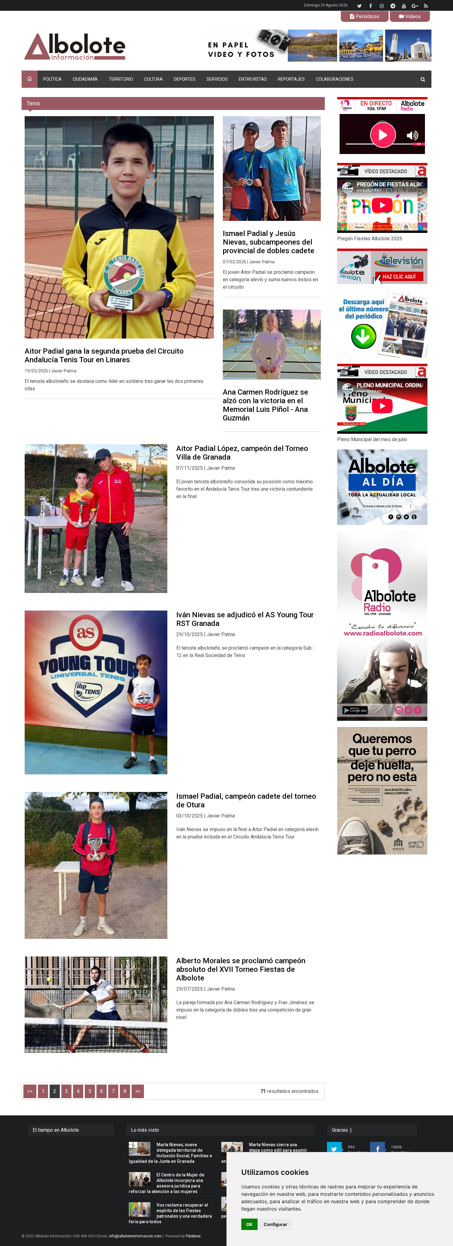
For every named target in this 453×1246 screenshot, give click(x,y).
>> (137, 1091)
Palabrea (193, 1236)
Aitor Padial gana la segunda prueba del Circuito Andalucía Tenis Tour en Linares (104, 355)
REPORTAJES (291, 79)
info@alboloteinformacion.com (135, 1236)
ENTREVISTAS (253, 79)
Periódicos (366, 16)
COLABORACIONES (334, 79)
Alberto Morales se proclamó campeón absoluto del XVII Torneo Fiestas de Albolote (240, 969)
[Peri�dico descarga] (382, 324)
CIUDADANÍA (85, 79)
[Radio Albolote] (382, 626)
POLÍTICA (52, 79)
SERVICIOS (217, 79)
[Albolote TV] (382, 266)
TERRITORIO (121, 79)
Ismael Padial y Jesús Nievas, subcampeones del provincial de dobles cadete (268, 242)
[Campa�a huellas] (382, 790)
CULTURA (153, 79)
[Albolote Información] (106, 47)
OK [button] (249, 1224)
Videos (412, 16)
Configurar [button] (275, 1224)
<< (30, 1091)
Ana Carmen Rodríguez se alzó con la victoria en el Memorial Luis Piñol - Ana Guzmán (265, 405)
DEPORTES (184, 79)
